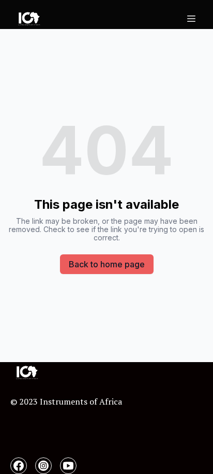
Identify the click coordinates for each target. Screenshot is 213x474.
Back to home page (107, 264)
